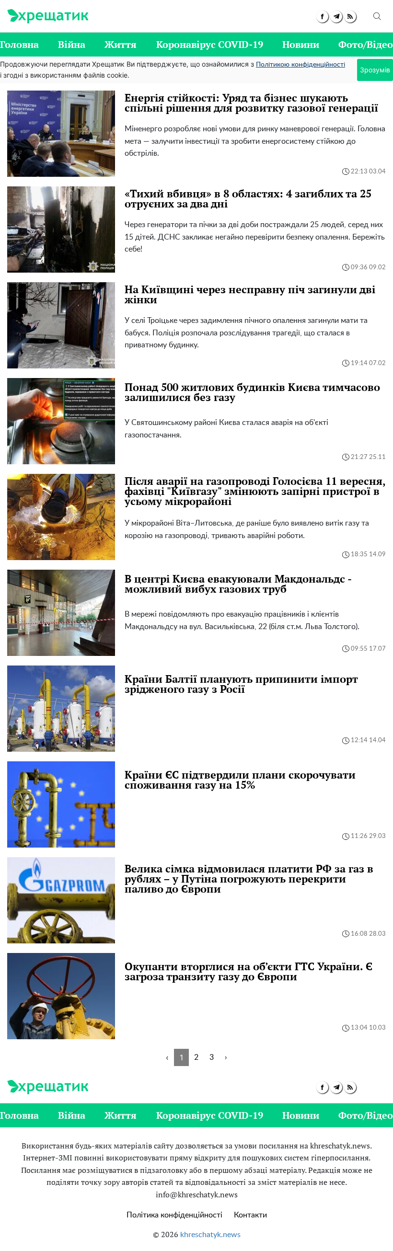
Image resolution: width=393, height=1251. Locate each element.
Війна (71, 44)
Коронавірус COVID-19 (209, 44)
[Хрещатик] (47, 16)
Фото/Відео (365, 44)
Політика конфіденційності (174, 1215)
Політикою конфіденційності (300, 64)
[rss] (350, 17)
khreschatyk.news (210, 1235)
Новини (300, 44)
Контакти (250, 1215)
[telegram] (336, 17)
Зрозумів (375, 70)
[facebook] (322, 17)
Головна (19, 44)
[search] (377, 16)
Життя (120, 44)
